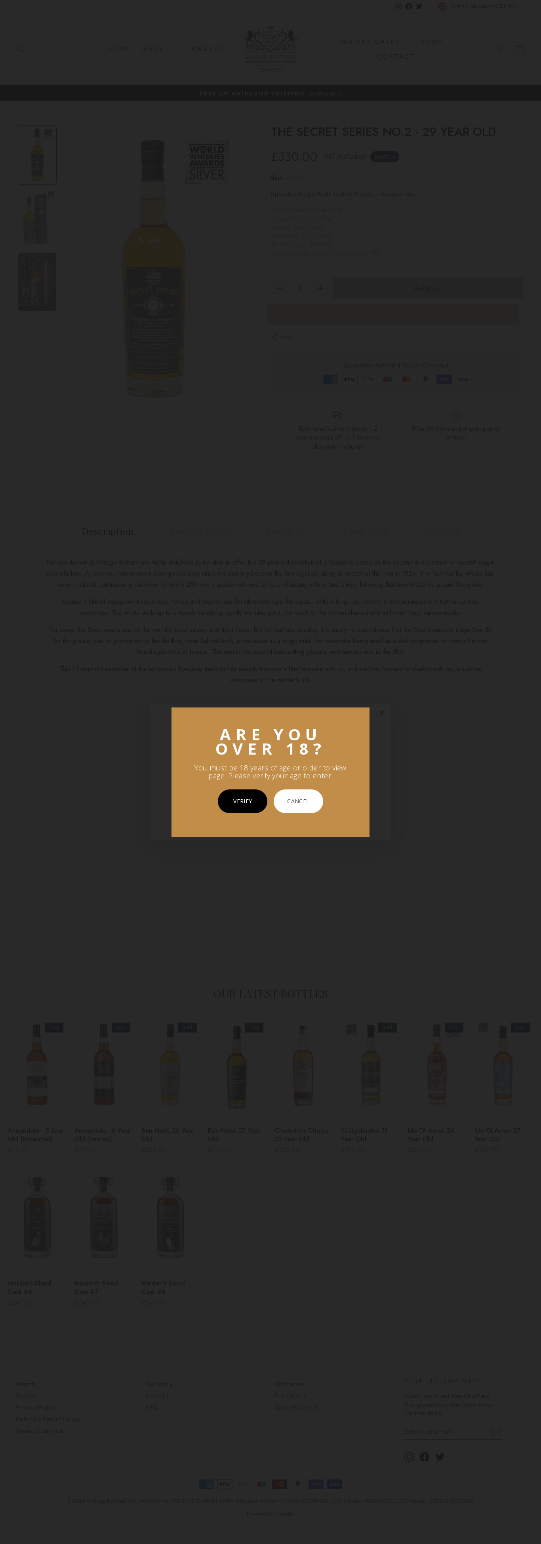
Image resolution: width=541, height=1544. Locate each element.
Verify (242, 801)
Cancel (298, 801)
